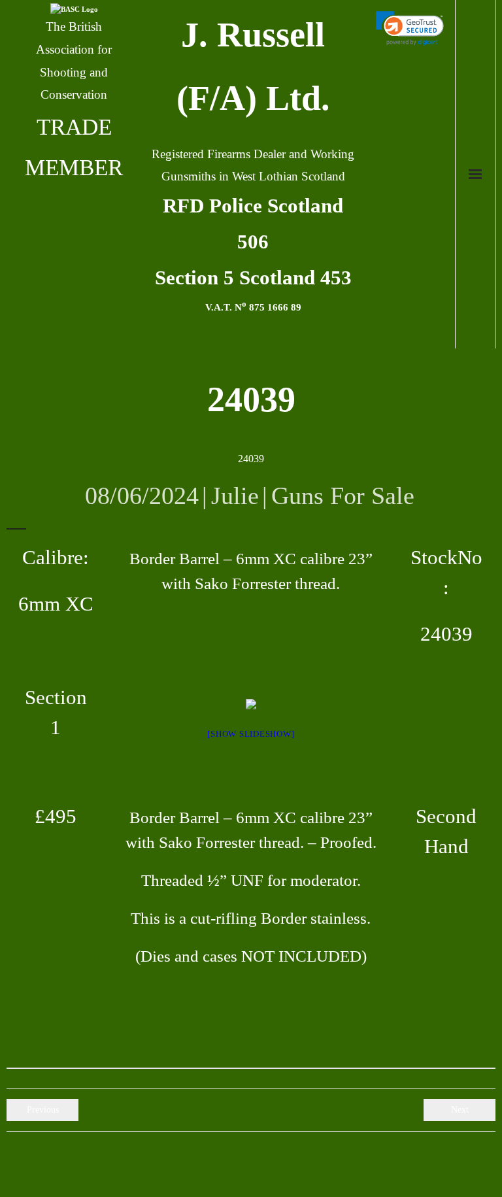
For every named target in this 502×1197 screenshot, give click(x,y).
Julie (235, 495)
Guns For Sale (342, 495)
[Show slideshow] (250, 734)
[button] (410, 28)
